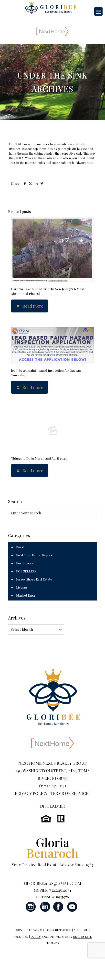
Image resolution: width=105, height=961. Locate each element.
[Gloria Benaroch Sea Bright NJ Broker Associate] (50, 7)
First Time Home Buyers (34, 555)
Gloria (52, 847)
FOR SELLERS (26, 571)
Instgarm (31, 907)
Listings (22, 587)
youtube (72, 907)
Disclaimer (52, 806)
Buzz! (20, 547)
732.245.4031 (60, 890)
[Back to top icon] (95, 951)
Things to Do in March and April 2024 (39, 458)
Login (36, 936)
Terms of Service (69, 793)
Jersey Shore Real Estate (34, 579)
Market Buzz (25, 595)
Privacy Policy (31, 793)
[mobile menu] (98, 11)
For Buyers (24, 563)
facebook (58, 907)
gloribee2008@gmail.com (52, 883)
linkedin (44, 907)
